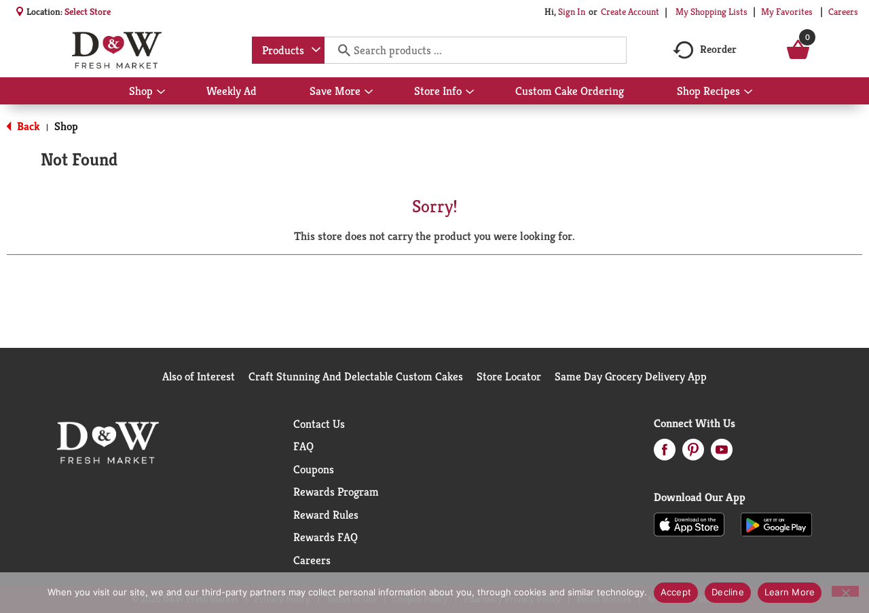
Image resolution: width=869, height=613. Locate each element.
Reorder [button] (718, 49)
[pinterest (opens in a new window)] (693, 453)
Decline (727, 592)
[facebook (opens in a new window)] (665, 453)
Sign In (571, 11)
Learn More (789, 592)
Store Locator (509, 376)
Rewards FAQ (325, 537)
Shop (66, 126)
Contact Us (319, 423)
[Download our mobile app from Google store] (776, 523)
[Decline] (845, 591)
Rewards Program (336, 491)
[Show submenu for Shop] (161, 92)
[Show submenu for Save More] (369, 92)
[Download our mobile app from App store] (689, 523)
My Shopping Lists (711, 11)
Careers (843, 11)
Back (27, 126)
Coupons (313, 469)
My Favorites (787, 11)
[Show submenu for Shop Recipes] (748, 92)
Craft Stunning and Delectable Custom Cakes (355, 376)
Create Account (630, 11)
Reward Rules (325, 514)
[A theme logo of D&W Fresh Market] (116, 50)
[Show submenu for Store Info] (470, 92)
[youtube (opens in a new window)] (722, 453)
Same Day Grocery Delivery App (631, 376)
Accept (676, 592)
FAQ (303, 446)
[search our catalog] (339, 50)
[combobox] (288, 50)
